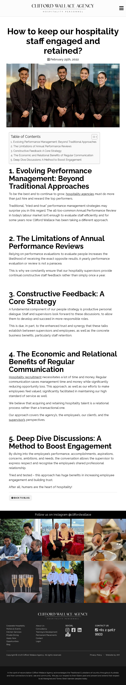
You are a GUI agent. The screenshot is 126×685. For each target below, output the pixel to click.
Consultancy (41, 629)
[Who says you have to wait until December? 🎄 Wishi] (63, 540)
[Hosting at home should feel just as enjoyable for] (21, 540)
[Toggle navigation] (121, 8)
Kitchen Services (13, 632)
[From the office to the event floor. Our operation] (63, 582)
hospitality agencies (80, 194)
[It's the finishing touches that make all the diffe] (105, 540)
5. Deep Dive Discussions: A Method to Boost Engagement (46, 159)
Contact (39, 638)
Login (38, 641)
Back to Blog (21, 498)
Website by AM (113, 655)
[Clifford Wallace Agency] (63, 8)
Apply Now (11, 638)
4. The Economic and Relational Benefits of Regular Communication (52, 155)
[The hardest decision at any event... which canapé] (105, 582)
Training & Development (46, 632)
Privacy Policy (96, 655)
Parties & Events (13, 629)
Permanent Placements (46, 635)
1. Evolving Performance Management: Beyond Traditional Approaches (53, 141)
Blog (8, 644)
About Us (40, 626)
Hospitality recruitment (25, 377)
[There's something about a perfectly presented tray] (21, 582)
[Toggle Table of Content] (92, 137)
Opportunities (12, 641)
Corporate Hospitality (15, 626)
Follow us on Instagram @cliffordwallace (63, 514)
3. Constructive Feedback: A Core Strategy (36, 150)
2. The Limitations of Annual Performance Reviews (41, 146)
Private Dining (12, 635)
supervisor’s (17, 420)
